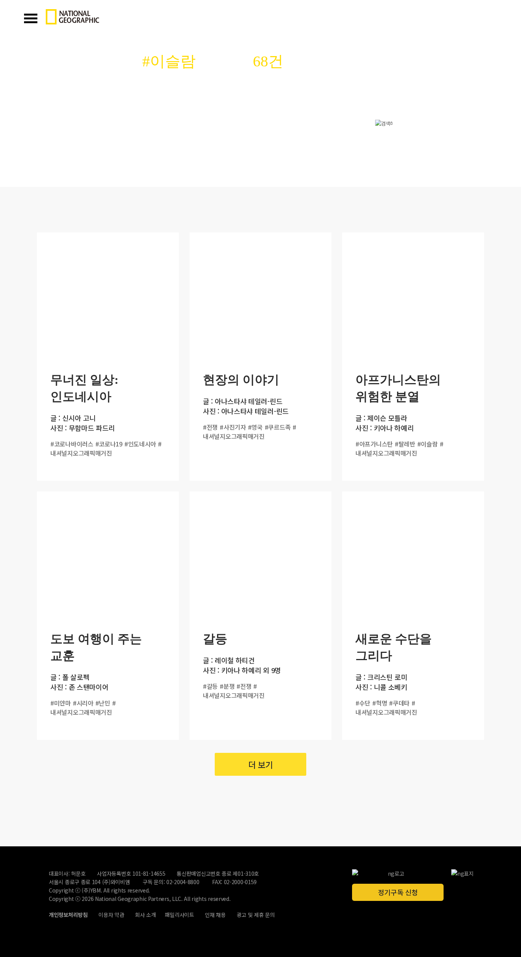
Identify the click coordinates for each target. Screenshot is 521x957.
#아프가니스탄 (374, 443)
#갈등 (210, 686)
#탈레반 (405, 443)
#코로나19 (108, 443)
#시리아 (83, 702)
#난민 (102, 702)
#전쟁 (210, 427)
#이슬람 (427, 443)
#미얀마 (60, 702)
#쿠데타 (399, 702)
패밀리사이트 (179, 914)
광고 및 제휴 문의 (256, 914)
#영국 (255, 427)
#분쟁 (227, 686)
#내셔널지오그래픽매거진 (106, 448)
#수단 (362, 702)
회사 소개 (145, 914)
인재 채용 (215, 914)
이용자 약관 (111, 914)
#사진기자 (233, 427)
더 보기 (260, 764)
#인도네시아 (140, 443)
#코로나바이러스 (71, 443)
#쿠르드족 (278, 427)
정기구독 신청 (398, 892)
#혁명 (379, 702)
